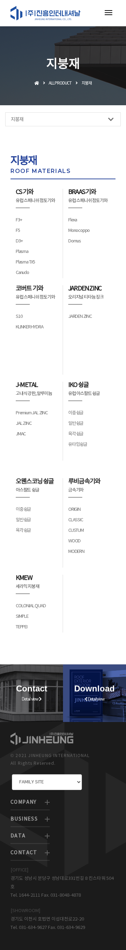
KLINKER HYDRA (29, 327)
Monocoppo (79, 230)
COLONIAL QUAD (31, 606)
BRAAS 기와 (82, 192)
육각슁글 (75, 434)
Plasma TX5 (25, 262)
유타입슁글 (77, 444)
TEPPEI (21, 627)
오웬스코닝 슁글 (35, 481)
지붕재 (17, 119)
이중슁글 (75, 413)
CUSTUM (76, 530)
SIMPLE (22, 616)
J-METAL (26, 385)
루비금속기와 (84, 481)
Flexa (72, 220)
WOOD (74, 541)
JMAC (21, 434)
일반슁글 (75, 423)
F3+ (19, 220)
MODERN (76, 551)
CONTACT (23, 853)
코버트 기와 (29, 288)
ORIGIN (74, 509)
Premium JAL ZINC (32, 413)
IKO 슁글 (78, 385)
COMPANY (23, 802)
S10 (19, 316)
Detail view (30, 699)
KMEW (24, 578)
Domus (74, 241)
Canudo (22, 272)
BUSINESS (24, 819)
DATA (18, 836)
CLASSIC (75, 520)
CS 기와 (24, 192)
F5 (18, 230)
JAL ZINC (23, 423)
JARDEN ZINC (84, 288)
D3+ (19, 241)
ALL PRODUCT (60, 83)
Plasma (22, 251)
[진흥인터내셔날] (45, 13)
